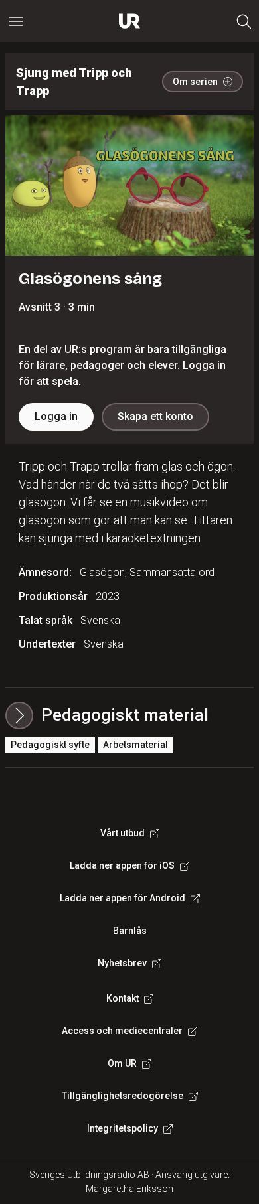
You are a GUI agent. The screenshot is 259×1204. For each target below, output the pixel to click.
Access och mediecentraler (122, 1030)
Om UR (122, 1063)
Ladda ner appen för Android (122, 898)
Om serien (195, 81)
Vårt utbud (122, 833)
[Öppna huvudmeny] (16, 21)
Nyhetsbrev (122, 963)
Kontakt (122, 998)
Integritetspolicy (122, 1128)
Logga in (56, 416)
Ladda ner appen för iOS (122, 865)
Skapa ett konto (155, 416)
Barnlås (130, 930)
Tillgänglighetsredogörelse (122, 1096)
